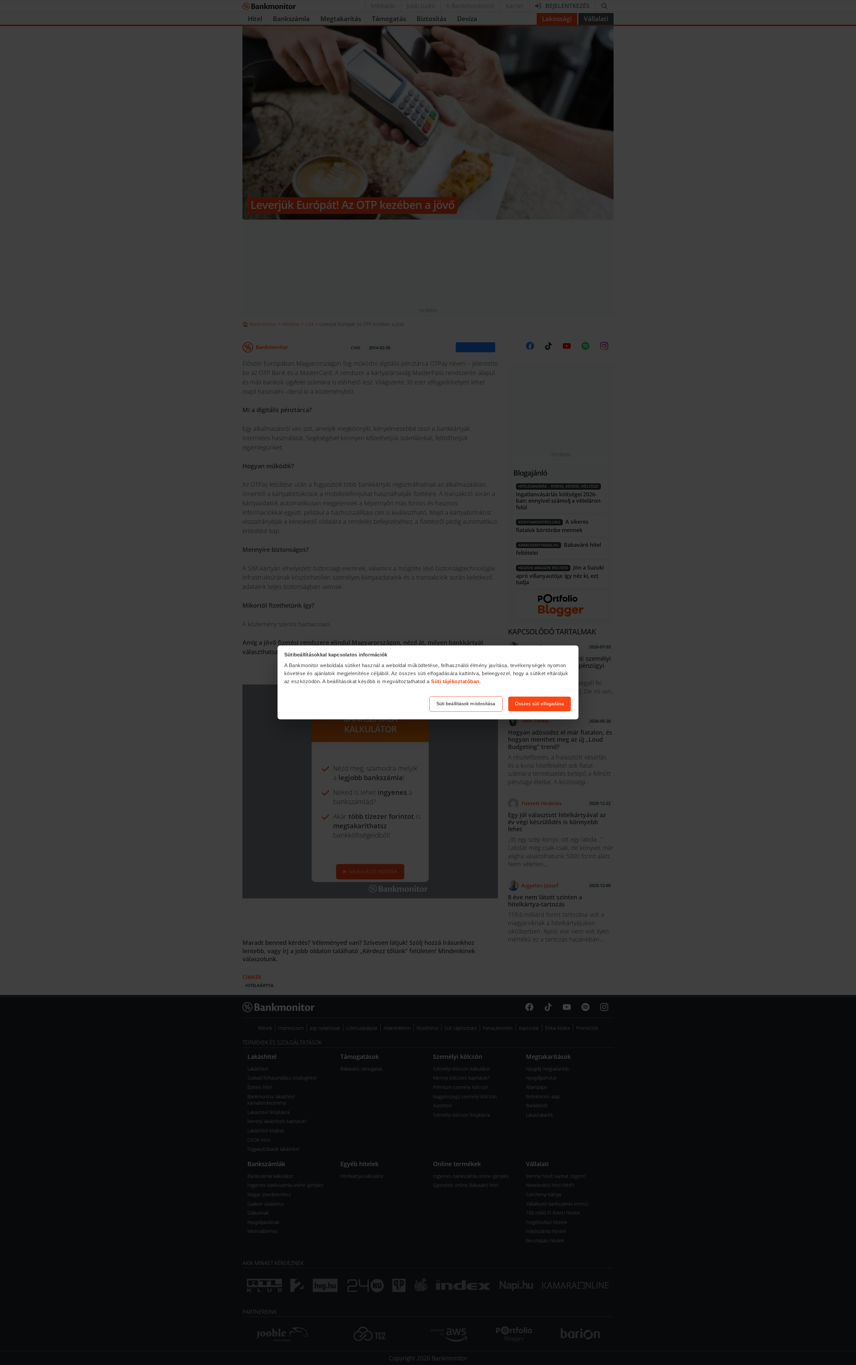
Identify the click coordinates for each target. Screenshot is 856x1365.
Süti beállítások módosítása (466, 704)
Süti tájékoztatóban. (456, 681)
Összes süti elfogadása (539, 704)
